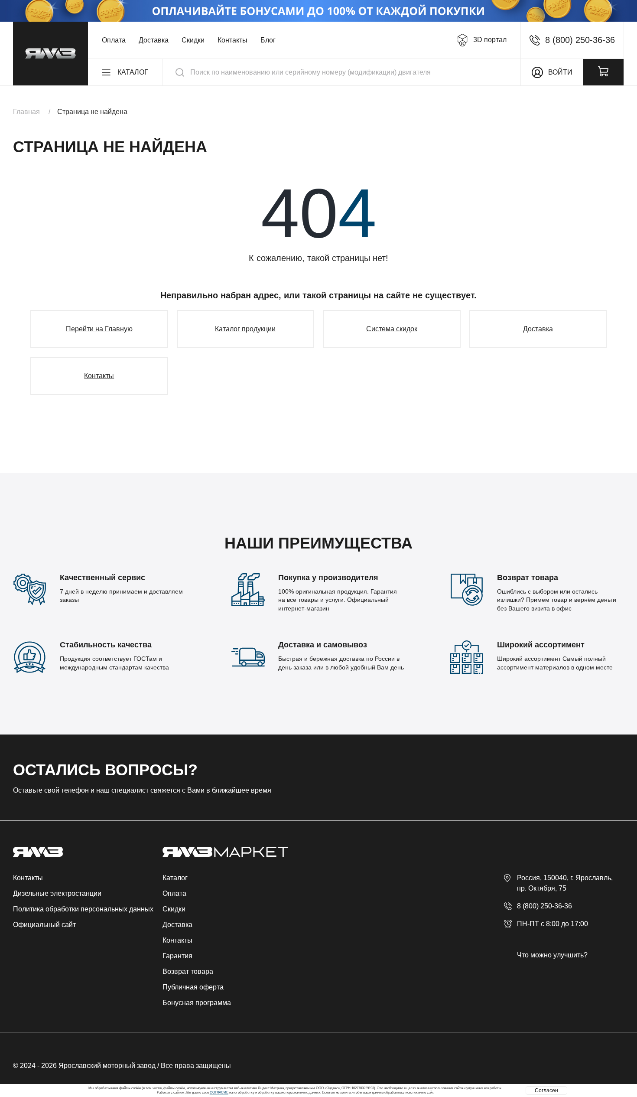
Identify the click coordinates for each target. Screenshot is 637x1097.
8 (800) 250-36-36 (544, 906)
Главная (26, 111)
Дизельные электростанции (57, 893)
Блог (268, 40)
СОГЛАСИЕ (219, 1092)
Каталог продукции (245, 329)
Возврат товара (187, 971)
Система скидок (391, 329)
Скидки (193, 40)
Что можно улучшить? (552, 955)
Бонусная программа (196, 1002)
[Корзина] (603, 72)
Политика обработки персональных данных (83, 909)
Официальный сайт (44, 924)
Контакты (232, 40)
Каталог (175, 878)
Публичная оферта (193, 987)
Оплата (114, 40)
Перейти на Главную (99, 329)
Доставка (154, 40)
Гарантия (177, 956)
